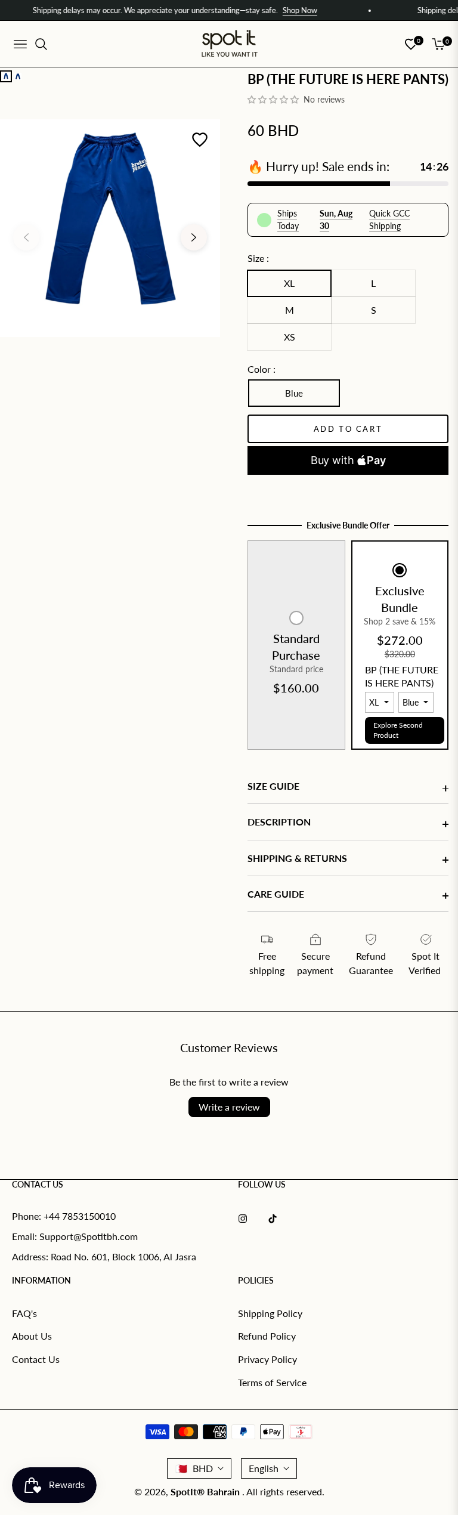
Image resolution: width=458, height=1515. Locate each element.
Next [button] (194, 237)
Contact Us (36, 1359)
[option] (110, 228)
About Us (32, 1335)
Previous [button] (26, 237)
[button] (274, 99)
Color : (261, 369)
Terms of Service (272, 1382)
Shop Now (283, 10)
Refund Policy (267, 1335)
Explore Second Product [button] (398, 730)
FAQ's (24, 1313)
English (263, 1468)
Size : (258, 258)
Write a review (229, 1106)
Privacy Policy (267, 1359)
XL (289, 283)
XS (289, 336)
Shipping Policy (270, 1313)
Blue (294, 393)
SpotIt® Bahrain (206, 1491)
